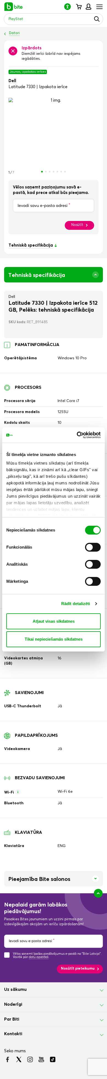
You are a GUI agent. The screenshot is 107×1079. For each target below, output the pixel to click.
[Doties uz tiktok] (52, 1059)
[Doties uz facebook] (7, 1059)
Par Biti (11, 1019)
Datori (14, 33)
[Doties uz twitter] (18, 1059)
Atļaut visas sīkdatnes (54, 621)
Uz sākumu (15, 989)
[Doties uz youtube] (41, 1059)
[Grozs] (78, 7)
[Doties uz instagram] (30, 1059)
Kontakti (13, 1034)
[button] (69, 6)
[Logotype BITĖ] (13, 6)
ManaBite (88, 7)
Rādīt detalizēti (75, 603)
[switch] (93, 547)
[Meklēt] (97, 19)
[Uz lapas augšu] (98, 893)
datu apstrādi (39, 957)
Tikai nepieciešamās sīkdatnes (54, 639)
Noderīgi (13, 1004)
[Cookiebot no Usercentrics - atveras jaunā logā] (77, 435)
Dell (12, 81)
